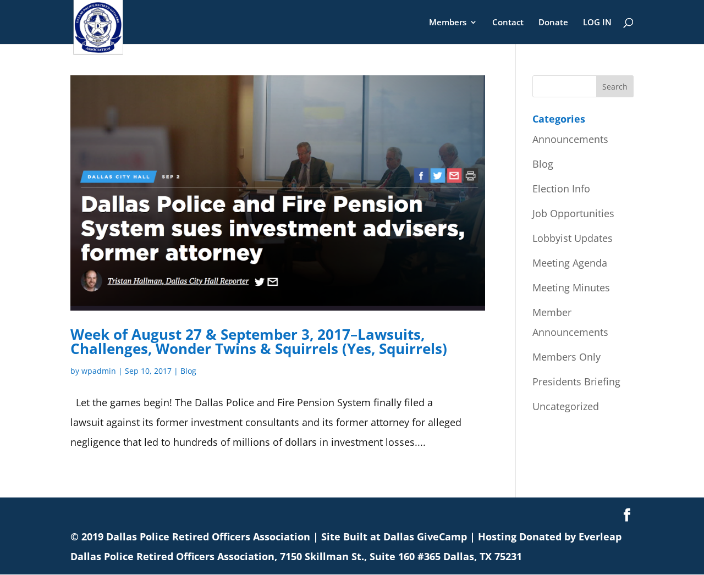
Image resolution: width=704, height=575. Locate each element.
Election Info (561, 188)
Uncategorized (565, 406)
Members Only (566, 356)
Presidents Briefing (576, 381)
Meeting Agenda (569, 262)
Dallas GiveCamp (425, 536)
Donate (553, 22)
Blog (188, 371)
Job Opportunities (573, 213)
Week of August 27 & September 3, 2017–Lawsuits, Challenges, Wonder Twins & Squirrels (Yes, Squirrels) (258, 341)
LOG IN (597, 22)
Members (447, 22)
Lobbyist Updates (572, 238)
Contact (508, 22)
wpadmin (98, 371)
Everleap (600, 536)
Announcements (570, 139)
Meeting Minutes (571, 287)
